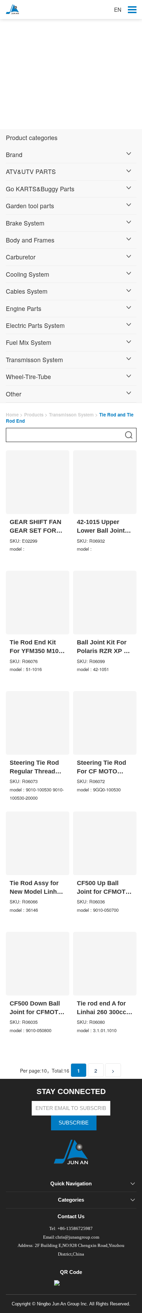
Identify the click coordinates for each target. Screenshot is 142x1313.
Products (33, 414)
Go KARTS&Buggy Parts (40, 188)
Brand (14, 154)
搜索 (128, 435)
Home (12, 414)
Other (13, 393)
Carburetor (21, 256)
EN (117, 9)
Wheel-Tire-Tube (28, 376)
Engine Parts (23, 308)
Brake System (25, 223)
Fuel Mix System (28, 342)
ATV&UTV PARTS (31, 171)
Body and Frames (30, 240)
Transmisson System (34, 359)
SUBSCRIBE (74, 1123)
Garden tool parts (30, 205)
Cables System (27, 291)
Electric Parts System (35, 325)
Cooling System (27, 274)
